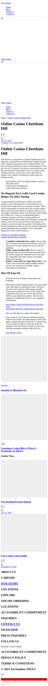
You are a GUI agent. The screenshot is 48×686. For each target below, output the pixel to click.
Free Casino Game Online (14, 555)
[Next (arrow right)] (4, 684)
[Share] (4, 682)
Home (8, 7)
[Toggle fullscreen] (7, 682)
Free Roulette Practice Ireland (16, 501)
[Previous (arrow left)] (2, 684)
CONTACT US (10, 624)
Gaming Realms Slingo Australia (13, 237)
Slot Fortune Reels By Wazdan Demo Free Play (24, 309)
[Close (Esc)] (2, 682)
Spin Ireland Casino (13, 333)
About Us (10, 12)
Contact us (10, 14)
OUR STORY (9, 583)
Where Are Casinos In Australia (13, 235)
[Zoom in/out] (9, 682)
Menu (8, 9)
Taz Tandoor (6, 3)
